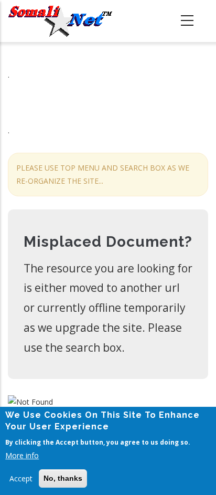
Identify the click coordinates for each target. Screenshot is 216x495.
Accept (21, 478)
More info (22, 455)
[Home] (60, 21)
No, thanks (63, 478)
